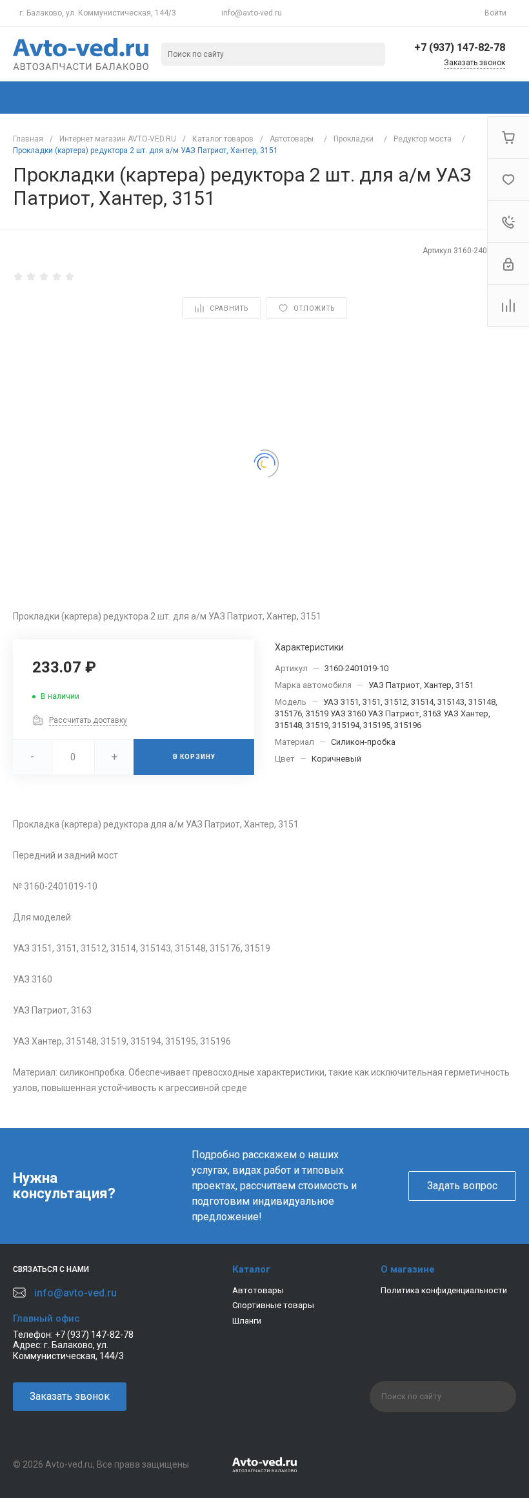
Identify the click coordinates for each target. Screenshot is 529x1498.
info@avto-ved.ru (251, 12)
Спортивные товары (273, 1305)
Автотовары (258, 1290)
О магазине (408, 1269)
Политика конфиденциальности (444, 1290)
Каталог (251, 1269)
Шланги (246, 1321)
